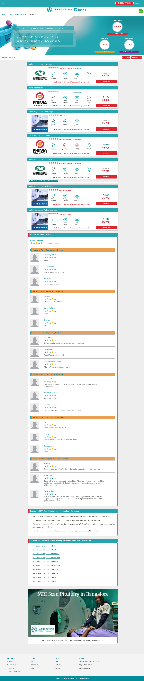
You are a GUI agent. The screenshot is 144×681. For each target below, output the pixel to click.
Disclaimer (34, 665)
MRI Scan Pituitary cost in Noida (45, 550)
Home (3, 14)
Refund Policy (11, 665)
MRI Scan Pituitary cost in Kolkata (45, 573)
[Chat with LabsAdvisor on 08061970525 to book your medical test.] (140, 11)
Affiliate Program (84, 668)
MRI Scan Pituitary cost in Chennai (45, 562)
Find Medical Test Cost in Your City (90, 661)
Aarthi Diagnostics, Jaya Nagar (41, 159)
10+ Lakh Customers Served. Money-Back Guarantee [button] (43, 28)
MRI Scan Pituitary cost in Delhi (44, 546)
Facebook (58, 661)
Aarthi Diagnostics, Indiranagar (40, 64)
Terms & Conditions (13, 671)
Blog (32, 668)
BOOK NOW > (106, 81)
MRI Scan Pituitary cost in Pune (44, 577)
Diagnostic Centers (85, 665)
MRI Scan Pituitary (20, 14)
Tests (10, 14)
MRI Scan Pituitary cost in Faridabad (46, 554)
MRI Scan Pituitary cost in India (44, 581)
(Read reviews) (77, 68)
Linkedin (57, 668)
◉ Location (126, 57)
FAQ (32, 661)
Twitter (57, 665)
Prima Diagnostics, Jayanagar (40, 88)
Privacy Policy (11, 668)
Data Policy (10, 661)
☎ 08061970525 (124, 3)
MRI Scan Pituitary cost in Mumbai (45, 570)
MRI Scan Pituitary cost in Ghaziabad (46, 558)
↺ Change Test (137, 57)
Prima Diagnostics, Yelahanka (40, 135)
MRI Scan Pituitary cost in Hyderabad (46, 566)
